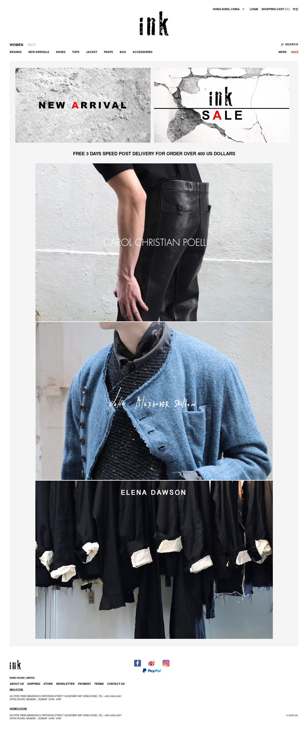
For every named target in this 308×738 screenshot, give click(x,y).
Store (48, 684)
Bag (123, 52)
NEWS (282, 52)
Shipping (33, 684)
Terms (99, 684)
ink (154, 23)
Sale (294, 52)
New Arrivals (38, 52)
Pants (108, 52)
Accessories (142, 52)
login (254, 9)
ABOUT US (17, 684)
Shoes (60, 52)
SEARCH (291, 44)
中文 (295, 9)
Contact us (116, 684)
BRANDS (16, 52)
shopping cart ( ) (276, 9)
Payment (84, 684)
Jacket (91, 52)
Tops (75, 52)
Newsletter (65, 684)
